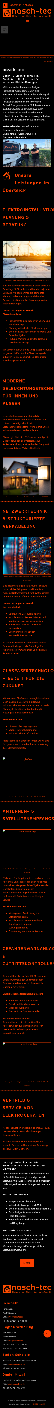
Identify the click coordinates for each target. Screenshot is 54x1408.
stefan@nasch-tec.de (16, 1364)
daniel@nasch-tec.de (16, 1384)
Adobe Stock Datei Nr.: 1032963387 (40, 280)
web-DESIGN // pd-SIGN (38, 1404)
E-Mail (27, 1263)
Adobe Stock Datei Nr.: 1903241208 (39, 497)
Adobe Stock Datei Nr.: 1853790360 (36, 796)
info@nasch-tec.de (15, 1317)
